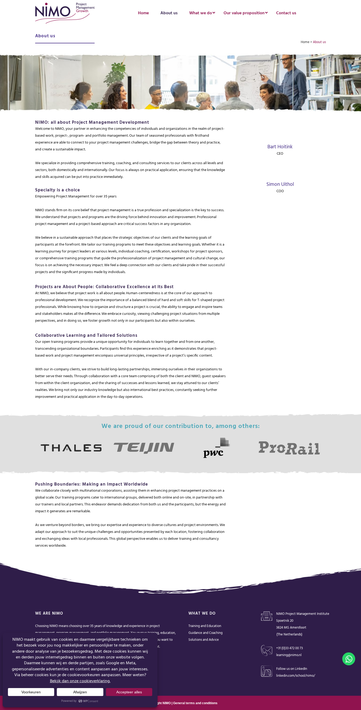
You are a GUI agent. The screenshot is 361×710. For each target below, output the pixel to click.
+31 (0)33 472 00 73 (289, 648)
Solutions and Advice (203, 640)
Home (305, 42)
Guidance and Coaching (205, 633)
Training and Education (204, 626)
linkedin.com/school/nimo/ (295, 676)
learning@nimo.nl (289, 655)
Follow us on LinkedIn (291, 669)
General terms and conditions (195, 703)
